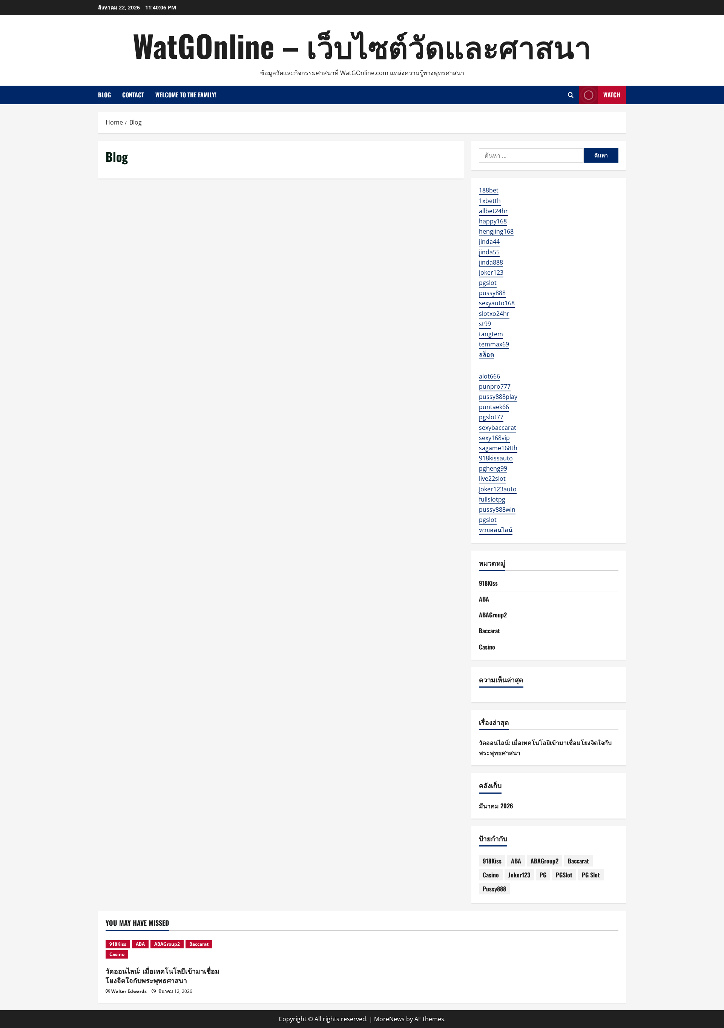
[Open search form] (571, 95)
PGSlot (564, 874)
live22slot (492, 478)
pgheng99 (493, 468)
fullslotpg (492, 499)
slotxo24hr (494, 313)
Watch (611, 94)
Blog (104, 94)
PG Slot (591, 874)
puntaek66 (494, 407)
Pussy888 (494, 888)
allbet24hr (493, 211)
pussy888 (492, 293)
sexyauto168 (497, 303)
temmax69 (494, 344)
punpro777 (495, 386)
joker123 (491, 272)
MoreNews (389, 1019)
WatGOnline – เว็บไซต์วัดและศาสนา (362, 45)
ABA (484, 598)
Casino (487, 646)
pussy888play (498, 396)
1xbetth (490, 201)
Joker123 (519, 874)
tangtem (491, 334)
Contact (133, 94)
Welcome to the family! (185, 94)
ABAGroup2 (493, 614)
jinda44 (489, 241)
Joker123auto (498, 489)
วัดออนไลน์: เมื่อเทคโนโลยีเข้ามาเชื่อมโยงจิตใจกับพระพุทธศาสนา (162, 975)
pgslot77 (491, 417)
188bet (489, 190)
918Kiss (488, 583)
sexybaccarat (497, 427)
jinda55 (489, 252)
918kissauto (496, 458)
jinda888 (491, 262)
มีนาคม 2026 (496, 805)
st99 (485, 324)
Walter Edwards (129, 991)
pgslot (488, 283)
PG (543, 874)
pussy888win (497, 509)
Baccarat (489, 630)
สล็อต (486, 354)
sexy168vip (494, 438)
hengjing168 (496, 231)
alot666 (489, 376)
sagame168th (498, 448)
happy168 (493, 221)
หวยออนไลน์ (495, 530)
